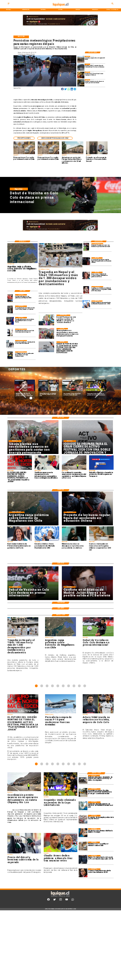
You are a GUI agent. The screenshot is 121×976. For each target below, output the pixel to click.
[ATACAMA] (80, 67)
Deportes (19, 380)
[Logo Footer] (59, 896)
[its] (83, 805)
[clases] (80, 82)
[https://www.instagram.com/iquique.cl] (60, 900)
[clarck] (10, 343)
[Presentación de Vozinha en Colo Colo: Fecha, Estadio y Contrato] (10, 309)
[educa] (86, 261)
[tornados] (80, 59)
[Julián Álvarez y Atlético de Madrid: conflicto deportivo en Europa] (86, 290)
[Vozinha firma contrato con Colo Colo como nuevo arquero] (10, 332)
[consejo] (83, 872)
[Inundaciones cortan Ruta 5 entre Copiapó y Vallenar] (80, 75)
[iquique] (60, 8)
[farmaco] (83, 832)
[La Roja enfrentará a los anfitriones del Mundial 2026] (10, 298)
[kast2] (86, 275)
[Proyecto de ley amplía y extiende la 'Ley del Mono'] (83, 819)
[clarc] (10, 320)
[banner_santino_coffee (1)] (60, 230)
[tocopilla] (83, 846)
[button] (24, 138)
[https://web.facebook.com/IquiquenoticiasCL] (48, 900)
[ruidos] (83, 792)
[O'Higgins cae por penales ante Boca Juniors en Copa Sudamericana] (10, 355)
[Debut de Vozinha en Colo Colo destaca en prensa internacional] (86, 247)
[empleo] (83, 859)
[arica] (83, 779)
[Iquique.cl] (8, 4)
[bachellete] (86, 304)
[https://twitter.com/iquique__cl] (54, 900)
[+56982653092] (72, 900)
